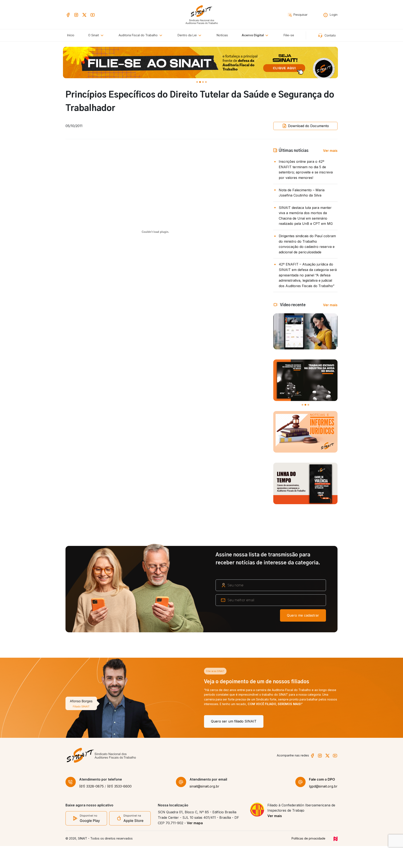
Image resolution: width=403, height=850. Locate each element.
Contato (330, 35)
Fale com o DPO (322, 783)
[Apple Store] (130, 822)
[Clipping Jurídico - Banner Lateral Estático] (305, 432)
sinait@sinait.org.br (204, 790)
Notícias (222, 35)
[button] (141, 35)
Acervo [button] (253, 35)
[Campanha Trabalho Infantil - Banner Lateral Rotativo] (305, 380)
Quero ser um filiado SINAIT (95, 721)
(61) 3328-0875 (91, 790)
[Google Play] (86, 822)
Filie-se (289, 35)
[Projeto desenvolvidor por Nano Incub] (336, 842)
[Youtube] (92, 14)
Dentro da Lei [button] (188, 35)
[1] (200, 82)
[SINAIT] (201, 14)
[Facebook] (68, 14)
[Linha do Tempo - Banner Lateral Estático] (305, 483)
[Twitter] (84, 14)
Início (70, 35)
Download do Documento (308, 126)
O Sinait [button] (94, 35)
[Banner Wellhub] (201, 62)
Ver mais (330, 150)
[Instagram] (76, 14)
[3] (206, 82)
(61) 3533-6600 (119, 790)
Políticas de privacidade (308, 842)
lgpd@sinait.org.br (323, 790)
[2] (203, 82)
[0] (197, 82)
